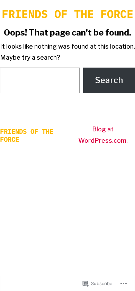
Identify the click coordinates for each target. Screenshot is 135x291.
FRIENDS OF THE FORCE (67, 14)
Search (109, 80)
